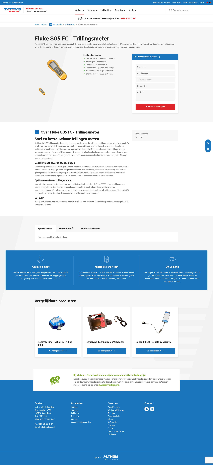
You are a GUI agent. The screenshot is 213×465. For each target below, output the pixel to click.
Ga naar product (56, 351)
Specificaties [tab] (45, 228)
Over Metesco (158, 2)
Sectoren (167, 2)
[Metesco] (12, 10)
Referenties (193, 2)
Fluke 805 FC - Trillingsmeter (88, 24)
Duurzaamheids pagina (109, 385)
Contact (201, 2)
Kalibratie (105, 10)
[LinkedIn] (146, 409)
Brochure (111, 425)
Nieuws (185, 2)
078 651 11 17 (36, 8)
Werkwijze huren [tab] (90, 228)
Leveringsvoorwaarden (81, 422)
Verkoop (92, 10)
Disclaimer (112, 434)
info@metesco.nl (48, 427)
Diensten (119, 10)
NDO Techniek (57, 24)
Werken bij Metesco (116, 410)
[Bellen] (208, 142)
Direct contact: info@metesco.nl (12, 2)
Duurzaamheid (176, 2)
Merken (132, 10)
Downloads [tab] (66, 228)
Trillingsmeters (70, 24)
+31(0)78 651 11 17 (45, 424)
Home (37, 24)
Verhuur (79, 10)
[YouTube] (152, 409)
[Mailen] (208, 148)
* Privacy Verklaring (116, 431)
